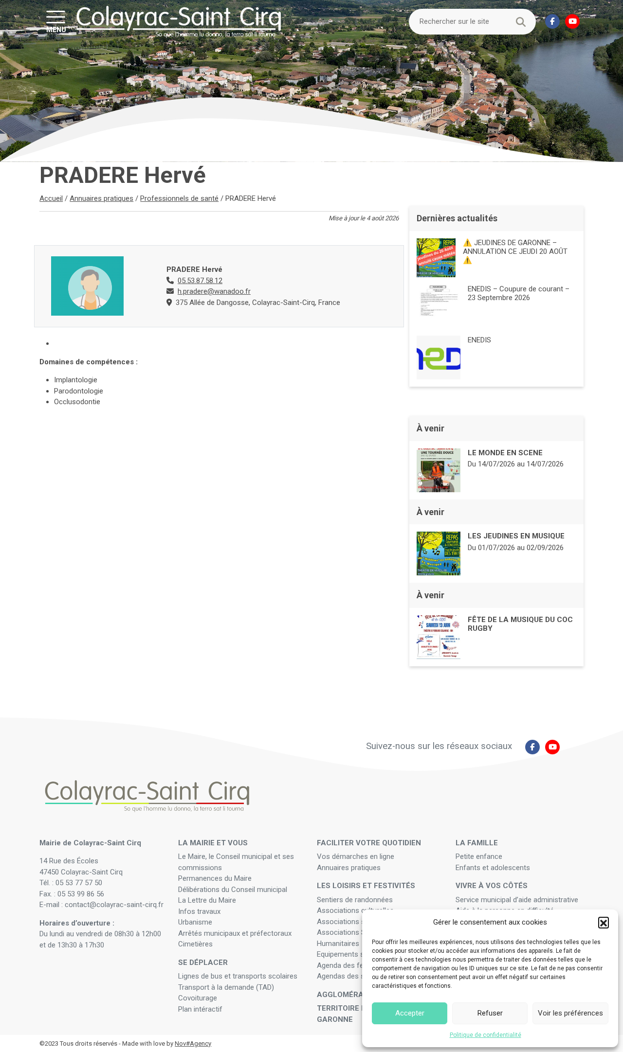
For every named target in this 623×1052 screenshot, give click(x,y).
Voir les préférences (570, 1013)
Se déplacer (203, 962)
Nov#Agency (193, 1043)
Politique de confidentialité (485, 1035)
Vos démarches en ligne (356, 856)
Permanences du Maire (215, 878)
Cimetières (195, 944)
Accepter (409, 1013)
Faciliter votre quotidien (369, 842)
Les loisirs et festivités (366, 885)
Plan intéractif (200, 1009)
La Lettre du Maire (207, 900)
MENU (56, 29)
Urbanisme (195, 922)
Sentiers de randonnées (356, 899)
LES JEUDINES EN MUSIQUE (516, 536)
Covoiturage (198, 998)
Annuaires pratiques (101, 198)
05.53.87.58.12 (200, 280)
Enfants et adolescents (493, 867)
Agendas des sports (349, 976)
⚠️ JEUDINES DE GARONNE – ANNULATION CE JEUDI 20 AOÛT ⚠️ (515, 251)
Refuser (490, 1013)
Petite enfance (479, 856)
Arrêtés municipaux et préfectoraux (235, 933)
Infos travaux (199, 911)
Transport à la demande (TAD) (226, 987)
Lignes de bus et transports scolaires (237, 976)
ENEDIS (479, 340)
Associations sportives (354, 921)
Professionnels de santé (179, 198)
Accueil (51, 198)
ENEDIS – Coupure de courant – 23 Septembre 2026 (518, 293)
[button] (603, 922)
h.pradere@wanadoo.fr (214, 291)
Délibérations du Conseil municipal (232, 889)
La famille (477, 842)
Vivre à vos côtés (492, 885)
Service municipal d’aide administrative (518, 899)
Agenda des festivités (351, 965)
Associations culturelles (355, 910)
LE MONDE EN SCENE (505, 452)
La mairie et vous (213, 842)
